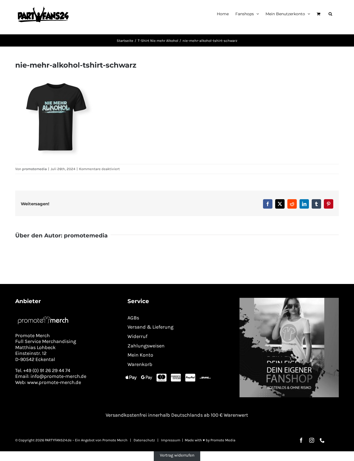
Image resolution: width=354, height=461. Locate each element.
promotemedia (34, 169)
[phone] (322, 440)
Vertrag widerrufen (177, 455)
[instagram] (311, 440)
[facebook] (301, 440)
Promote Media (222, 440)
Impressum (170, 440)
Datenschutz (144, 440)
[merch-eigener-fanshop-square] (289, 299)
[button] (330, 13)
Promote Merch (114, 440)
